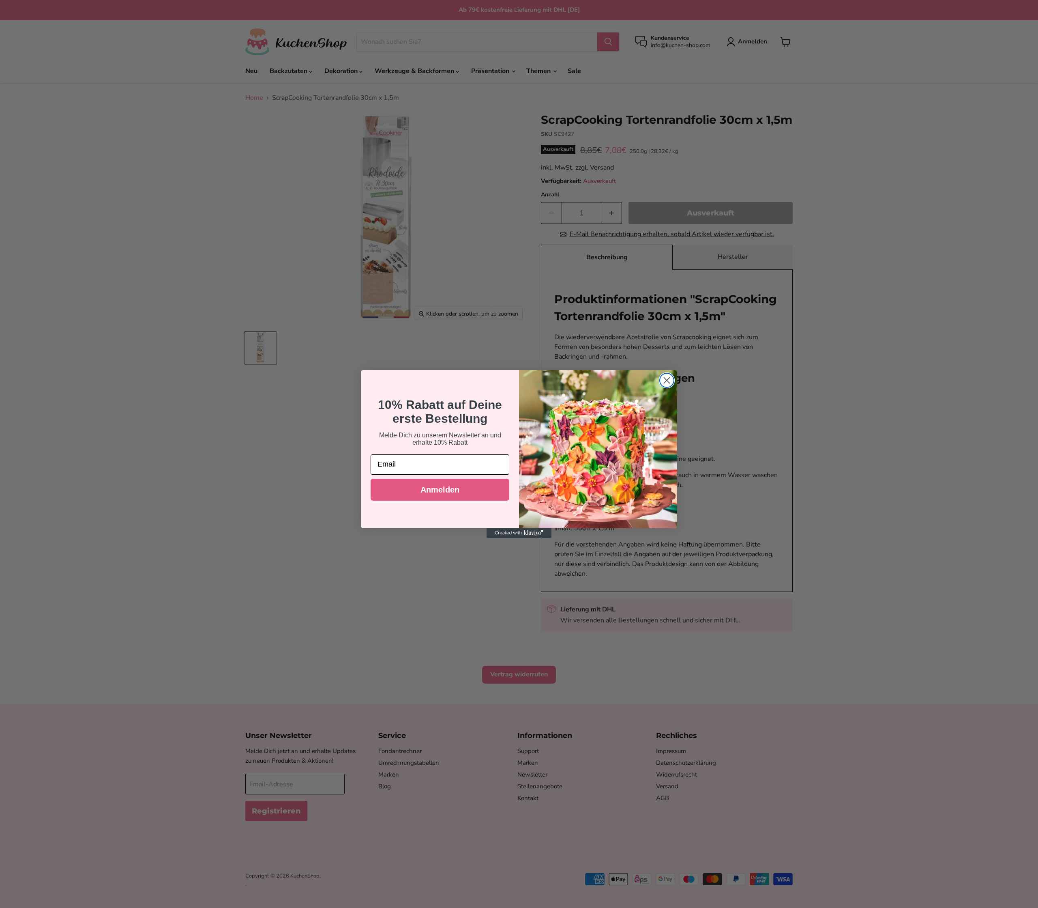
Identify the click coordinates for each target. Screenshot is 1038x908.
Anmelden (439, 489)
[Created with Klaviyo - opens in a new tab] (519, 533)
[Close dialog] (667, 380)
